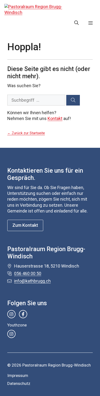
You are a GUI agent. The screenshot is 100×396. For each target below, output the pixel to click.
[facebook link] (23, 314)
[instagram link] (11, 314)
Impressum (17, 375)
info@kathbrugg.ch (32, 280)
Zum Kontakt (25, 225)
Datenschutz (18, 383)
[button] (76, 23)
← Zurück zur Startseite (26, 133)
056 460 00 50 (27, 273)
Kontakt (55, 118)
